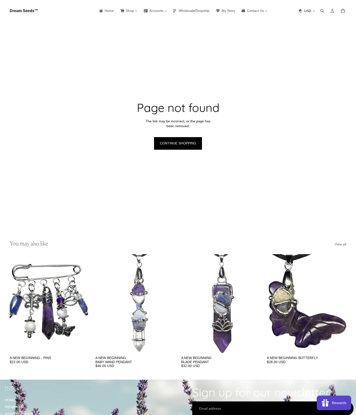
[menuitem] (106, 10)
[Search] (322, 11)
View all (340, 244)
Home (10, 400)
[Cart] (343, 11)
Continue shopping (178, 143)
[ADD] (81, 346)
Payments (14, 407)
